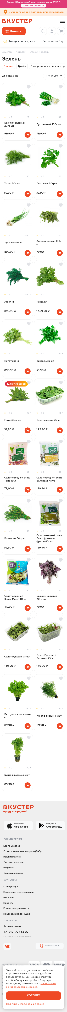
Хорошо (33, 995)
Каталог (21, 52)
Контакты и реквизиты (16, 908)
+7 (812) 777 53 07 (16, 932)
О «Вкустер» (10, 887)
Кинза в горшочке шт (17, 775)
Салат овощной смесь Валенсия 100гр (49, 479)
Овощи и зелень (39, 52)
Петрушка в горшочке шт (17, 716)
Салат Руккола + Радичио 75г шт (46, 656)
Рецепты (8, 868)
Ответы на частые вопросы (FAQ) (22, 851)
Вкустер (7, 52)
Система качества (13, 862)
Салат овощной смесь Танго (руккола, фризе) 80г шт (49, 538)
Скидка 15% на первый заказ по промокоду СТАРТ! (33, 4)
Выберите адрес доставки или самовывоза (36, 12)
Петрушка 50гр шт (47, 183)
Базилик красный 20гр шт (46, 597)
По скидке (53, 76)
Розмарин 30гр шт (15, 538)
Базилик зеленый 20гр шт (14, 124)
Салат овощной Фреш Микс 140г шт (16, 597)
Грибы (22, 66)
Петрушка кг (11, 361)
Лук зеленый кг (13, 243)
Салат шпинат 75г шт (49, 420)
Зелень (8, 66)
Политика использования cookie (25, 1004)
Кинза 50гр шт (45, 361)
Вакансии (8, 898)
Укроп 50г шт (12, 183)
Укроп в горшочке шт (49, 716)
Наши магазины (12, 857)
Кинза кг (41, 302)
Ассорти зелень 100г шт (48, 242)
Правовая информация (16, 914)
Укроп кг (9, 302)
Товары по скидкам (22, 41)
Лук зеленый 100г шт (48, 124)
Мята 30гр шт (12, 420)
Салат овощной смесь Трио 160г (17, 479)
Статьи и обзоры (13, 873)
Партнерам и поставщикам (18, 892)
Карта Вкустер (11, 846)
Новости (8, 903)
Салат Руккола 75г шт (17, 657)
